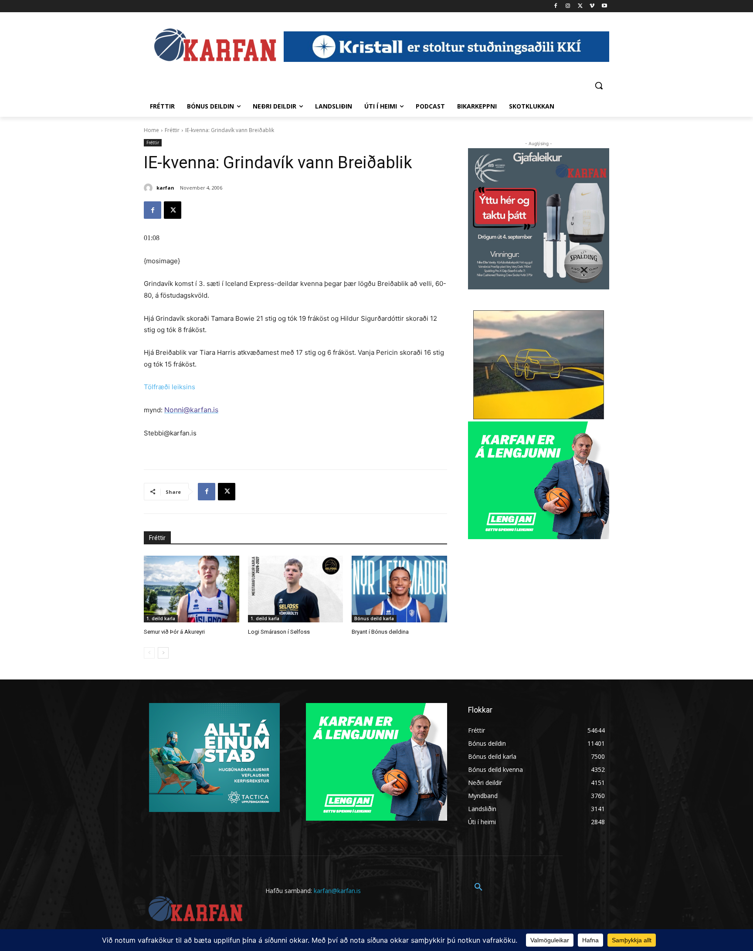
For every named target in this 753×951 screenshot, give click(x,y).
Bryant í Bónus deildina (380, 631)
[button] (598, 85)
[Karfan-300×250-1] (538, 480)
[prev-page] (149, 653)
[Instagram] (568, 6)
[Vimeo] (592, 6)
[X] (580, 6)
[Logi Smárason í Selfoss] (295, 589)
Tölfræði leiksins (169, 387)
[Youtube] (604, 6)
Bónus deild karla (374, 618)
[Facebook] (556, 6)
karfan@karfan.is (337, 890)
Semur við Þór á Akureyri (174, 631)
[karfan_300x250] (214, 757)
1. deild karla (160, 618)
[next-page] (163, 653)
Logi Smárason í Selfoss (279, 631)
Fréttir (172, 130)
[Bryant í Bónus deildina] (399, 589)
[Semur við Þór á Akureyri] (191, 589)
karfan (165, 187)
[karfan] (149, 187)
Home (151, 130)
